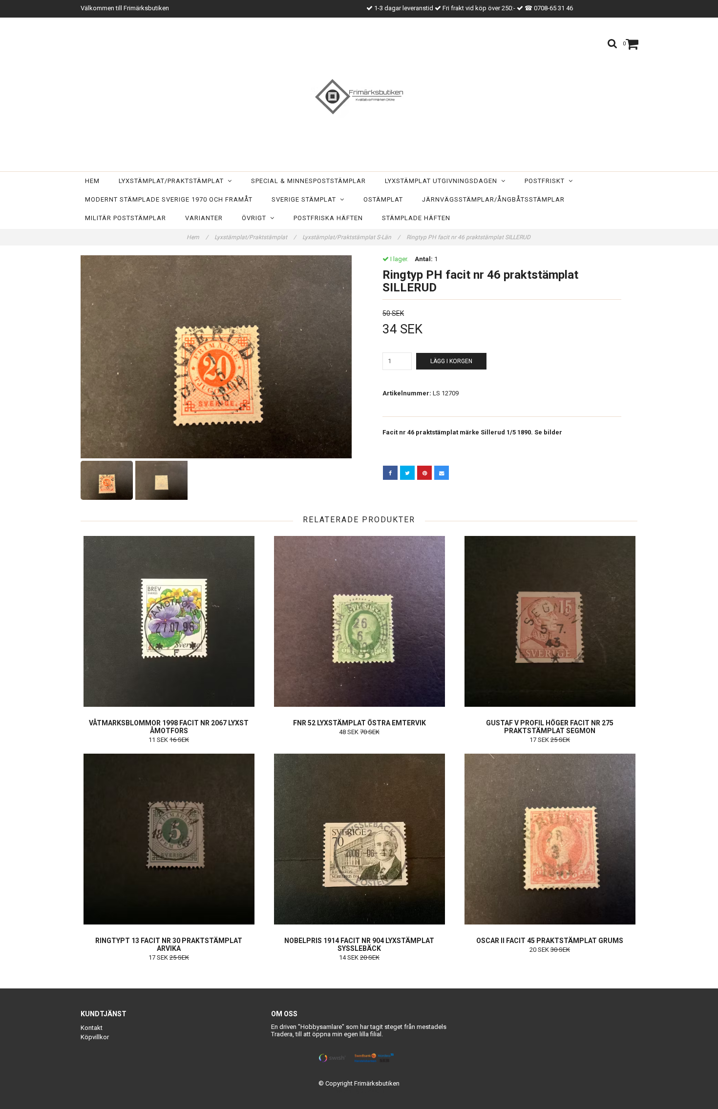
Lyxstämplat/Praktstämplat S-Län (351, 237)
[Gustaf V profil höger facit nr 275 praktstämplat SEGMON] (550, 621)
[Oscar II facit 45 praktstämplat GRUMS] (550, 839)
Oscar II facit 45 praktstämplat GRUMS (549, 941)
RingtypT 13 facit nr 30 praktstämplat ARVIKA (168, 944)
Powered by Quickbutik (359, 1091)
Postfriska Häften (328, 218)
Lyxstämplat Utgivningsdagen (443, 181)
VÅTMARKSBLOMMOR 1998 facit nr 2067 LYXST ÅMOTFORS (169, 727)
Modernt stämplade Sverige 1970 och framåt (169, 199)
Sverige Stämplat (306, 199)
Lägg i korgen (451, 361)
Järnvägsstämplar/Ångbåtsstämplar (493, 199)
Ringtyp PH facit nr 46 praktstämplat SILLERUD (469, 237)
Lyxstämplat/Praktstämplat (173, 181)
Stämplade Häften (416, 218)
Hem (92, 181)
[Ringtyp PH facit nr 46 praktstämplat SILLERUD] (216, 356)
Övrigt (256, 218)
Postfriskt (547, 181)
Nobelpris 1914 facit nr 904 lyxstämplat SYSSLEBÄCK (359, 944)
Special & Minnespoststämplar (308, 181)
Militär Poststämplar (125, 218)
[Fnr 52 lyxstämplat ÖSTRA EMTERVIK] (359, 621)
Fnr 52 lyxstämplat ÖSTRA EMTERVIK (359, 723)
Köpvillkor (95, 1037)
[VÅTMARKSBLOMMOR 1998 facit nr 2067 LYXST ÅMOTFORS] (169, 621)
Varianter (204, 218)
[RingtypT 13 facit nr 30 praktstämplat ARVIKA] (169, 839)
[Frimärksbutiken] (359, 96)
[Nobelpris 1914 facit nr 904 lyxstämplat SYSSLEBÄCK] (359, 839)
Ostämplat (383, 199)
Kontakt (92, 1027)
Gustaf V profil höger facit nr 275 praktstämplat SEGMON (549, 727)
